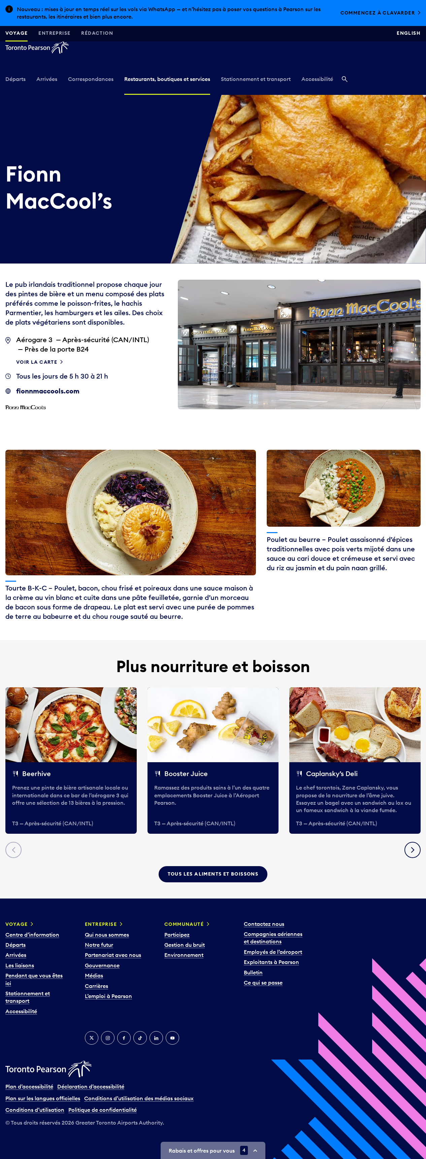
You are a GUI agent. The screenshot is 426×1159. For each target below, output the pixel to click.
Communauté (184, 924)
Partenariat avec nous (113, 954)
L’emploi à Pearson (108, 996)
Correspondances (90, 79)
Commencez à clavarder (377, 13)
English (409, 33)
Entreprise (54, 33)
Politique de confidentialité (102, 1109)
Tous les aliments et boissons (213, 874)
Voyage (16, 33)
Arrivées (46, 79)
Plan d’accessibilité (29, 1086)
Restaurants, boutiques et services (167, 79)
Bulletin (253, 972)
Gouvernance (102, 965)
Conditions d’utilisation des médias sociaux (139, 1098)
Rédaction (97, 33)
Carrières (96, 986)
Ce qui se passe (263, 982)
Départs (15, 79)
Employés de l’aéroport (273, 951)
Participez (177, 934)
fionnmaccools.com (47, 391)
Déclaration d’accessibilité (90, 1086)
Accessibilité (317, 79)
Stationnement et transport (256, 79)
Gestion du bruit (184, 944)
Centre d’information (32, 934)
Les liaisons (19, 965)
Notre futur (99, 944)
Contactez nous (264, 923)
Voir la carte (36, 362)
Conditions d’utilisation (34, 1109)
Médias (94, 975)
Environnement (183, 954)
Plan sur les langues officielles (42, 1098)
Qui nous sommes (107, 934)
